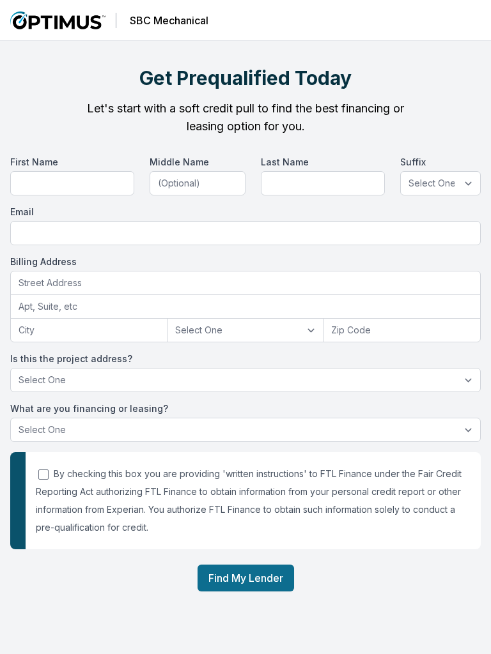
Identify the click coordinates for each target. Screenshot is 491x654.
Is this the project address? (71, 358)
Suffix (413, 161)
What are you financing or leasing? (89, 408)
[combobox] (245, 283)
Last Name (285, 161)
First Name (34, 161)
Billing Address (43, 261)
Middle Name (179, 161)
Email (22, 211)
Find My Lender (245, 578)
